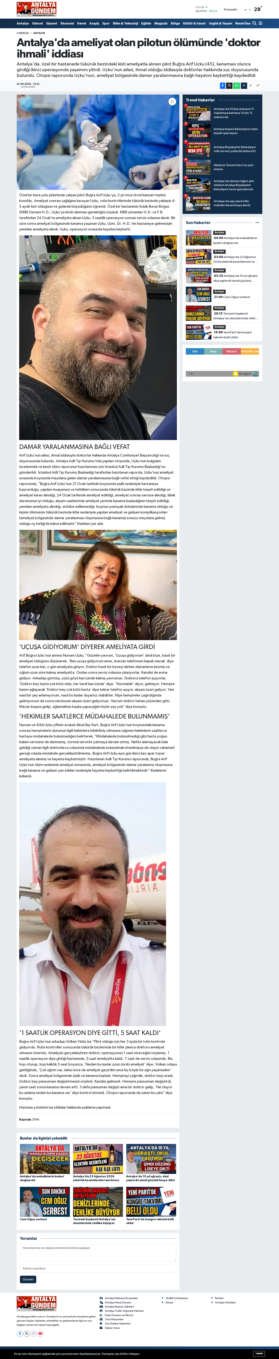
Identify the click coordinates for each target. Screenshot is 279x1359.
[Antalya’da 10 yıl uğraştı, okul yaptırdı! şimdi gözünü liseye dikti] (151, 1158)
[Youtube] (40, 1334)
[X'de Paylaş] (229, 86)
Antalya (23, 23)
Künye (169, 1302)
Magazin (161, 23)
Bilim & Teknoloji (125, 23)
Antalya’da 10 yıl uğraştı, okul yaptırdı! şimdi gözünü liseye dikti (235, 278)
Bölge (175, 23)
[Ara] (254, 24)
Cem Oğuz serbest (33, 1219)
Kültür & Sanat (194, 23)
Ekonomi (67, 23)
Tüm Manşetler (114, 1319)
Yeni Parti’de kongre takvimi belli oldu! (232, 335)
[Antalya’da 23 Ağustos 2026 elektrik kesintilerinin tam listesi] (98, 1158)
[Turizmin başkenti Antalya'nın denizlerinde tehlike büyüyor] (98, 1201)
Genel (81, 23)
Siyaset (51, 23)
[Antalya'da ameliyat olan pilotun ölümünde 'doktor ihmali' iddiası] (98, 142)
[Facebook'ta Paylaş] (222, 86)
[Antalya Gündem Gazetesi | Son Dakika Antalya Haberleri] (36, 9)
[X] (27, 1334)
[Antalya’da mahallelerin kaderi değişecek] (45, 1158)
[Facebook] (20, 1334)
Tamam (259, 1354)
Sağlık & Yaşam (220, 23)
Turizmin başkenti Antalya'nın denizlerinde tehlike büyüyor (236, 316)
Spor (106, 23)
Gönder (28, 1279)
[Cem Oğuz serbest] (45, 1201)
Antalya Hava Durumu (118, 1302)
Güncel (37, 23)
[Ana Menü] (259, 24)
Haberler (23, 33)
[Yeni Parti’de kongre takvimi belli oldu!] (151, 1201)
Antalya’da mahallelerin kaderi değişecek (235, 240)
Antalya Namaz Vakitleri (119, 1306)
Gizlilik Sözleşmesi (177, 1298)
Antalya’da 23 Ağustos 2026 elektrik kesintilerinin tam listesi (235, 259)
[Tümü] (257, 222)
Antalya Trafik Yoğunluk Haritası (124, 1310)
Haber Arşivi (112, 1328)
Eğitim (146, 23)
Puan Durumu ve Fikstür (119, 1315)
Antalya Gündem (225, 1302)
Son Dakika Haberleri (118, 1323)
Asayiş (94, 23)
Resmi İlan (243, 23)
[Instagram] (33, 1334)
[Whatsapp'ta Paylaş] (236, 86)
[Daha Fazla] (244, 86)
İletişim (219, 1298)
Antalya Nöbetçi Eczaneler (121, 1298)
